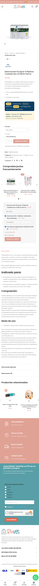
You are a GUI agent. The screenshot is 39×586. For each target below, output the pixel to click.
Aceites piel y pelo (10, 55)
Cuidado (25, 155)
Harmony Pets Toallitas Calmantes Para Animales (28, 191)
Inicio (6, 53)
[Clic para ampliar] (5, 44)
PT (20, 566)
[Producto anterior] (6, 59)
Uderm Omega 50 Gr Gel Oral (10, 405)
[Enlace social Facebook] (12, 160)
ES (19, 566)
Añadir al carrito (21, 141)
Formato (7, 126)
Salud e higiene (20, 53)
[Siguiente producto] (9, 59)
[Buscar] (32, 6)
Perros (12, 53)
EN (22, 566)
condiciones (20, 109)
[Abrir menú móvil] (2, 6)
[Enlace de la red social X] (14, 160)
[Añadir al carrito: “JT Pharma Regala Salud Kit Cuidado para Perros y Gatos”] (29, 401)
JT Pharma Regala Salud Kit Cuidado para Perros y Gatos (29, 406)
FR (23, 566)
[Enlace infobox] (15, 435)
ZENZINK (15, 566)
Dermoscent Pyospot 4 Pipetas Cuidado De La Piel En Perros (11, 192)
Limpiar (8, 134)
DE (25, 566)
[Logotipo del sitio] (19, 6)
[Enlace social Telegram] (21, 160)
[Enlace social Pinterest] (17, 160)
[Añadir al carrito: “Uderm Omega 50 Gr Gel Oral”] (10, 400)
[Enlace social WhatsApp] (19, 160)
